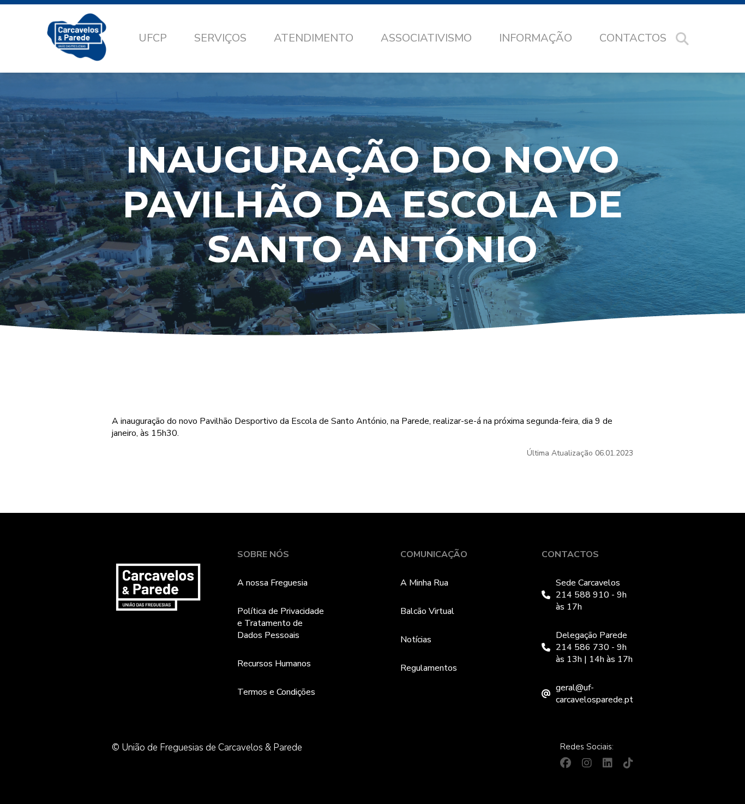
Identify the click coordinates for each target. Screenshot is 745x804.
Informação (535, 38)
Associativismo (426, 38)
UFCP (153, 38)
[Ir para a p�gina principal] (87, 38)
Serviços (220, 38)
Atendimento (313, 38)
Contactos (632, 38)
